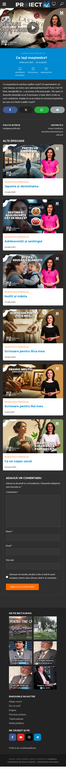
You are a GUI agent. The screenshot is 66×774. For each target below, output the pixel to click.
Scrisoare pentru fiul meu (23, 406)
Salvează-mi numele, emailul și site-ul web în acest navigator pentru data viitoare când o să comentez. (33, 576)
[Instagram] (29, 737)
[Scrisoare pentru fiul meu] (33, 381)
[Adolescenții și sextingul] (33, 216)
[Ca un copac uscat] (33, 436)
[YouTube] (20, 737)
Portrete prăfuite (17, 714)
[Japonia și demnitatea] (33, 161)
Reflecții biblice (16, 723)
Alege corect (15, 701)
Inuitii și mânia (15, 296)
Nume (9, 531)
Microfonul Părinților (33, 53)
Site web (10, 560)
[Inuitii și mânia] (33, 271)
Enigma (12, 710)
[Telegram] (37, 737)
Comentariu (12, 492)
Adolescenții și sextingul (23, 241)
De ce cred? (15, 705)
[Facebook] (12, 737)
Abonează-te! (46, 72)
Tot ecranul (33, 72)
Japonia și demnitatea (21, 186)
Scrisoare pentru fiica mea (24, 351)
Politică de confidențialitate (22, 748)
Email (9, 545)
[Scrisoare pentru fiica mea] (33, 326)
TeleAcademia (16, 718)
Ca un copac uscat (18, 461)
